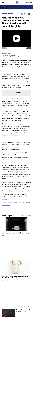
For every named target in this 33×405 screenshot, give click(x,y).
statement (16, 169)
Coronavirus (7, 14)
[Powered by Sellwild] (28, 306)
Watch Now (28, 2)
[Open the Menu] (2, 2)
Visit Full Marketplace (26, 215)
